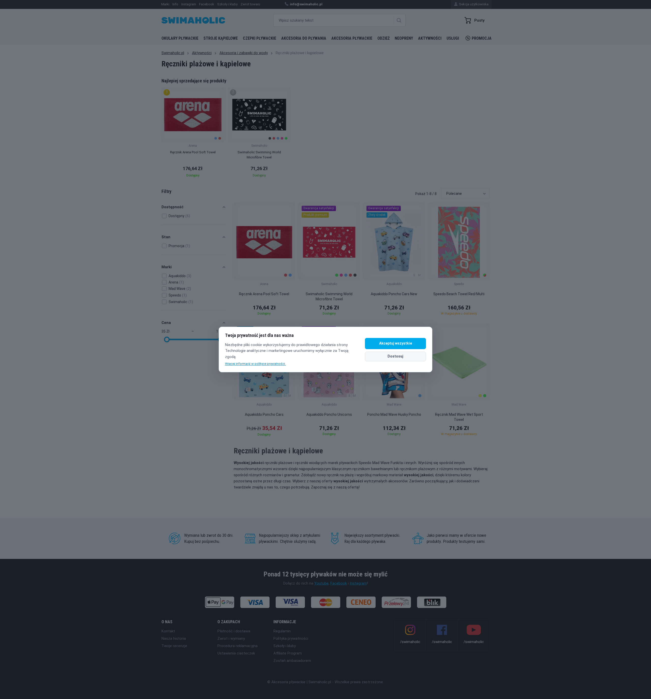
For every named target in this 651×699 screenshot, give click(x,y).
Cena (166, 322)
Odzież (383, 38)
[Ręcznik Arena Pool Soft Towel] (264, 241)
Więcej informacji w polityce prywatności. (255, 364)
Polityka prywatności (290, 638)
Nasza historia (173, 638)
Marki (166, 267)
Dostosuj (395, 356)
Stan (165, 237)
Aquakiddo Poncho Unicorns (329, 414)
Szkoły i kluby (284, 646)
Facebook (338, 583)
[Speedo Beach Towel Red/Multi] (459, 241)
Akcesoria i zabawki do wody (243, 53)
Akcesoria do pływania (303, 38)
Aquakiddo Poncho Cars (264, 414)
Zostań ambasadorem (292, 660)
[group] (192, 133)
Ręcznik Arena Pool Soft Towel (264, 294)
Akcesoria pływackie (351, 38)
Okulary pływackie (179, 38)
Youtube (321, 583)
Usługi (453, 38)
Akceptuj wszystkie (395, 343)
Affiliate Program (287, 653)
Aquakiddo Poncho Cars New (394, 294)
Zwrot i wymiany (231, 638)
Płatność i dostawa (233, 631)
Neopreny (404, 38)
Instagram (358, 583)
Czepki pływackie (259, 38)
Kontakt (168, 631)
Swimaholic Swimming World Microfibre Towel (329, 296)
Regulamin (282, 631)
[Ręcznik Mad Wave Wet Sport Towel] (459, 361)
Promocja (482, 38)
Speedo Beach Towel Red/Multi (458, 294)
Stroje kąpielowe (220, 38)
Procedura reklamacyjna (237, 646)
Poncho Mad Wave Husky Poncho (394, 414)
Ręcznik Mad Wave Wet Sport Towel (459, 417)
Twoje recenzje (174, 646)
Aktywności (429, 38)
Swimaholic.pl (172, 53)
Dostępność (172, 207)
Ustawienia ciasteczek (236, 653)
